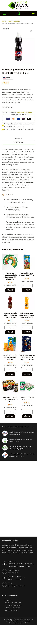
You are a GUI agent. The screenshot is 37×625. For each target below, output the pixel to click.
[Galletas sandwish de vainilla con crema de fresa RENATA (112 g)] (5, 455)
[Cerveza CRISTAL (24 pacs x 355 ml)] (27, 386)
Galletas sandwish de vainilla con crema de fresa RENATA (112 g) (21, 455)
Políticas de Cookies (11, 610)
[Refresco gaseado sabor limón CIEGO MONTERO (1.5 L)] (5, 440)
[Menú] (4, 13)
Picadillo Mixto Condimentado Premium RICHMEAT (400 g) (21, 433)
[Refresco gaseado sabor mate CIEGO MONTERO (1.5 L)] (10, 302)
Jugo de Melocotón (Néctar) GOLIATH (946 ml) (10, 357)
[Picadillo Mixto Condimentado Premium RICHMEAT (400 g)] (5, 433)
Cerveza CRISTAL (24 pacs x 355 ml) (26, 398)
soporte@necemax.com (16, 586)
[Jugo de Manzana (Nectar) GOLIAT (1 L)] (27, 262)
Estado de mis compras (12, 603)
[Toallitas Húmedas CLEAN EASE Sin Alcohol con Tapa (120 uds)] (5, 448)
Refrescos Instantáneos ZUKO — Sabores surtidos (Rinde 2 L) (10, 276)
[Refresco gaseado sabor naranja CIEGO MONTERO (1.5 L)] (27, 302)
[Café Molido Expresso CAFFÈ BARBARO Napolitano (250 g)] (27, 344)
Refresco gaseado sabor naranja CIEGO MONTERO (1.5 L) (26, 315)
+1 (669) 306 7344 (14, 579)
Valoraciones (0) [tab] (18, 142)
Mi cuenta (7, 600)
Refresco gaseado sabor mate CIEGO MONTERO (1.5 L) (10, 315)
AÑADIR (10, 290)
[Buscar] (18, 13)
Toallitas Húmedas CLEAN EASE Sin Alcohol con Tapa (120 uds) (20, 448)
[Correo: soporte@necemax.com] (4, 584)
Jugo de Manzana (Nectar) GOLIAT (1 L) (26, 274)
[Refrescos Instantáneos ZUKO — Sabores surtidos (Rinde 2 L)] (10, 262)
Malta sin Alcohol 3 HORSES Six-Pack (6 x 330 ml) (10, 399)
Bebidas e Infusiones (24, 112)
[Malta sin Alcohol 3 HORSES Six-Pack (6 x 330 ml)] (10, 386)
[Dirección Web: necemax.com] (4, 571)
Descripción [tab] (18, 138)
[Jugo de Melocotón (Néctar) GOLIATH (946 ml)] (10, 344)
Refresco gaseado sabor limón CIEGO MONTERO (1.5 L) (20, 440)
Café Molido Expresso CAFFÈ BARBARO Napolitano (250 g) (27, 357)
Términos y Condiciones (12, 605)
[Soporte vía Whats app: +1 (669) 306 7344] (4, 578)
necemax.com (13, 573)
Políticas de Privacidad (12, 608)
